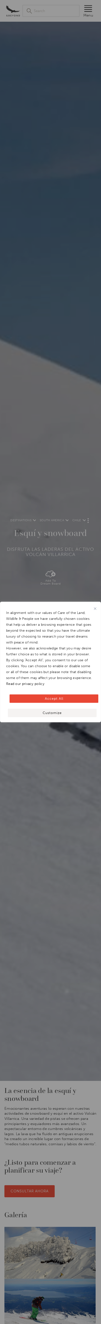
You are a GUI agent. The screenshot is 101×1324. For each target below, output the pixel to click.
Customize (52, 713)
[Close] (95, 608)
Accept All (54, 699)
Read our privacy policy (25, 684)
